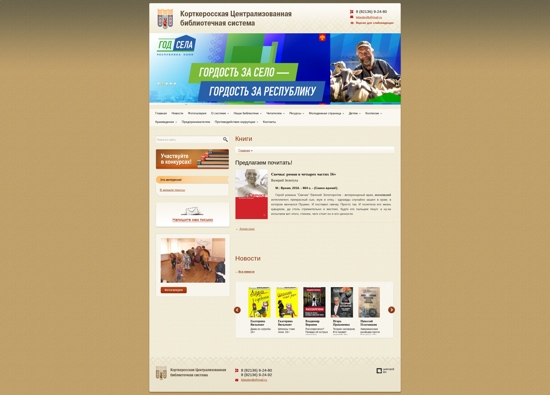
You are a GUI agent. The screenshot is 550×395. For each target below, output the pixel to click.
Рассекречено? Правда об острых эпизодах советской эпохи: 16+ (317, 327)
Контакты (269, 122)
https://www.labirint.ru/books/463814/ (322, 221)
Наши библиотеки (247, 113)
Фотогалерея (197, 113)
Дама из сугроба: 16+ (261, 327)
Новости (177, 113)
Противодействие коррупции (235, 122)
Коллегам (372, 113)
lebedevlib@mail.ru (369, 17)
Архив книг (247, 228)
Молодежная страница (325, 113)
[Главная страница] (240, 24)
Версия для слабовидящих (375, 22)
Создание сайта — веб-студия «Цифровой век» (385, 370)
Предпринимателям (196, 122)
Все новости (246, 271)
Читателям (274, 113)
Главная (161, 113)
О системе (219, 113)
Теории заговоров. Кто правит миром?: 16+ (344, 327)
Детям (354, 113)
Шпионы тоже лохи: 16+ (286, 327)
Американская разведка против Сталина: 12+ (371, 327)
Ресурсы (295, 113)
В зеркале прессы (172, 190)
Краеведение (165, 122)
